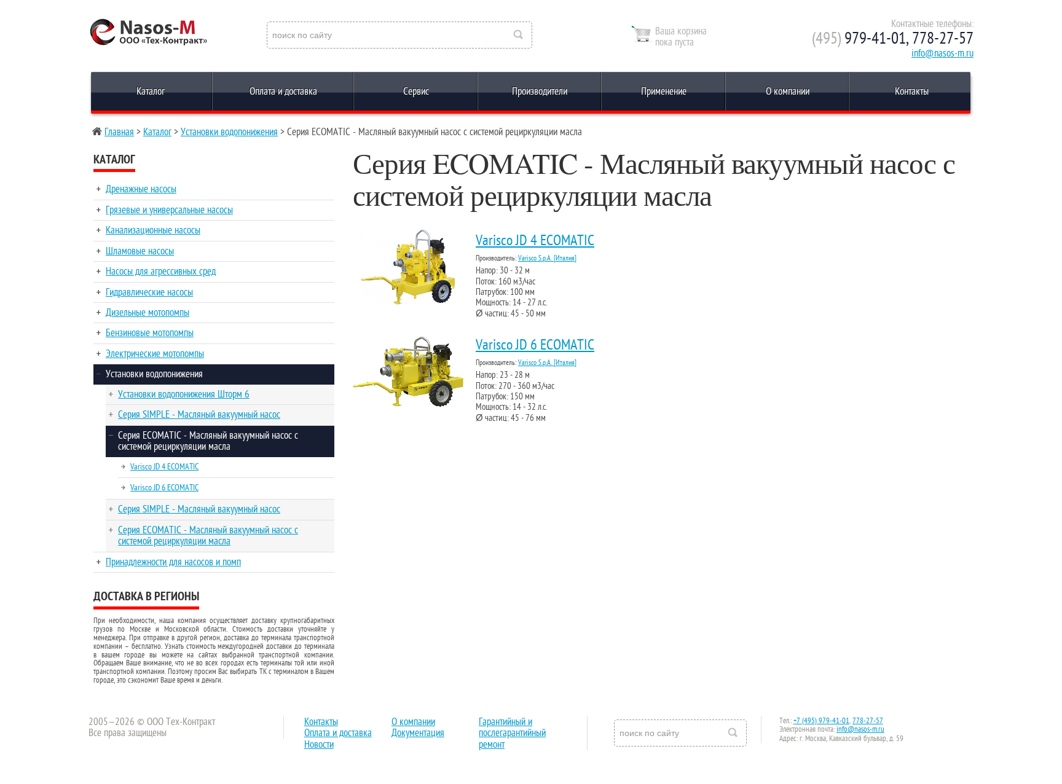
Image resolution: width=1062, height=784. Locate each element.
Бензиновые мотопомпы (150, 333)
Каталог (150, 91)
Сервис (416, 91)
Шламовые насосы (140, 251)
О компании (787, 91)
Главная (119, 132)
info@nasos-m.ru (942, 53)
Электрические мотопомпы (155, 354)
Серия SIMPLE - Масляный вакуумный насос (199, 415)
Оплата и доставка (283, 91)
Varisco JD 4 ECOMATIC (164, 466)
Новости (319, 745)
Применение (663, 91)
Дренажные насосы (141, 189)
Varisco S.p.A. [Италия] (547, 258)
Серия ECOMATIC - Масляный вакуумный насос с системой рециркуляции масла (208, 441)
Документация (417, 733)
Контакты (912, 91)
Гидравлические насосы (149, 292)
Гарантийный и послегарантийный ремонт (512, 733)
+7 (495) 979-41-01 (821, 721)
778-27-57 (867, 721)
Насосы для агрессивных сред (161, 271)
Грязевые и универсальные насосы (169, 210)
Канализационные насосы (153, 230)
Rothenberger (137, 35)
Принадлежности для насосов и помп (173, 562)
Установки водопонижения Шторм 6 (184, 394)
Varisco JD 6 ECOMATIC (164, 487)
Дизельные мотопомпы (147, 313)
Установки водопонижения (229, 132)
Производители (539, 91)
